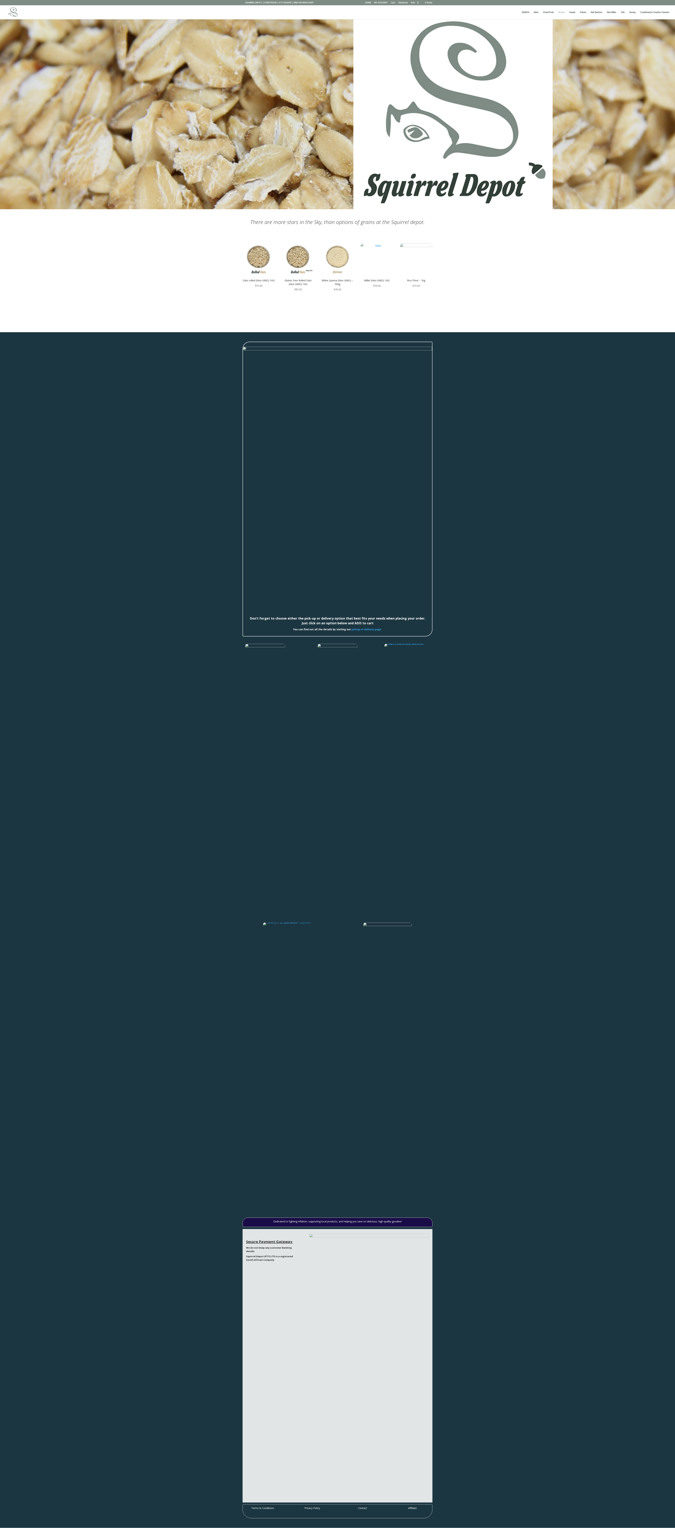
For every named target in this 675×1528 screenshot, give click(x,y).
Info (413, 3)
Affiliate (412, 1508)
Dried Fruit (548, 12)
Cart (393, 3)
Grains (561, 12)
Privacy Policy (312, 1508)
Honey (632, 12)
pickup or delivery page (366, 629)
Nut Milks (611, 12)
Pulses (583, 12)
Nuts (536, 12)
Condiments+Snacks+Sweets (654, 12)
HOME (368, 3)
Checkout (403, 3)
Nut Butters (596, 12)
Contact (362, 1508)
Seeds (572, 12)
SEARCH (525, 12)
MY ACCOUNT (381, 3)
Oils (623, 12)
